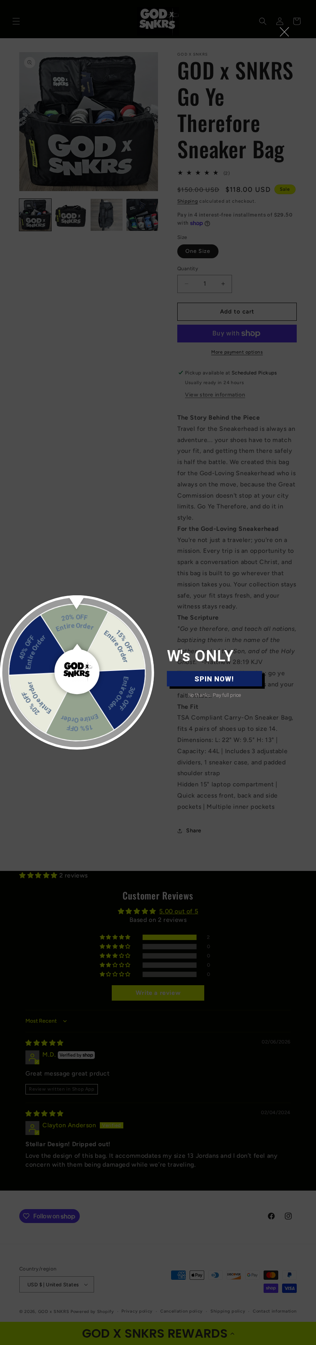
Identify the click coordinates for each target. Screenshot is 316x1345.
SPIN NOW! (214, 679)
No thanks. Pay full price (214, 695)
